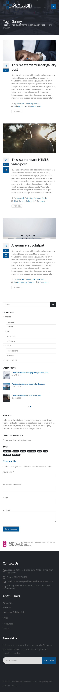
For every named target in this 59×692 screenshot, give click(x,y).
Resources (8, 621)
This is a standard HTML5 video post (30, 161)
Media (36, 103)
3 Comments (36, 106)
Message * (7, 508)
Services (7, 605)
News (10, 327)
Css (39, 449)
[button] (27, 58)
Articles (8, 317)
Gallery (17, 106)
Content (22, 201)
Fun (45, 449)
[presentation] (6, 50)
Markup (30, 103)
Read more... (17, 111)
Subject (6, 495)
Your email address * (12, 482)
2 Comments (43, 282)
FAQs (5, 615)
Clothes (11, 341)
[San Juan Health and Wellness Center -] (17, 5)
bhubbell (20, 103)
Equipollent (32, 279)
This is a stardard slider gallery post (33, 67)
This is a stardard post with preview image (28, 382)
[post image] (29, 50)
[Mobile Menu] (53, 6)
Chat (16, 201)
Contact (6, 626)
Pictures (24, 106)
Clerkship (37, 198)
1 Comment (40, 201)
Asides (11, 322)
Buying (30, 198)
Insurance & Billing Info (14, 609)
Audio (15, 449)
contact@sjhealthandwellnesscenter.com (33, 579)
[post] (6, 384)
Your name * (8, 469)
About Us (7, 600)
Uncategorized (11, 360)
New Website (8, 372)
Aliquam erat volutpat (27, 245)
